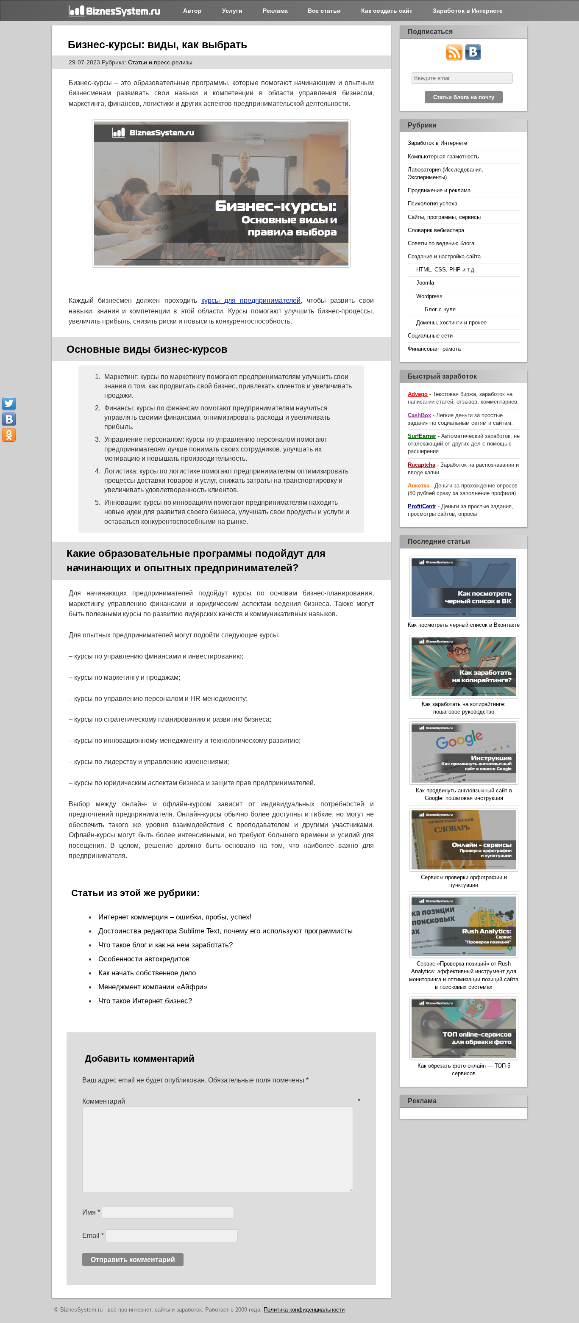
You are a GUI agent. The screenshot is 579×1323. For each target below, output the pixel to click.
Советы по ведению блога (441, 243)
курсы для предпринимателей (251, 300)
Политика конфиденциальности (304, 1309)
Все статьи (324, 10)
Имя (91, 1212)
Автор (192, 10)
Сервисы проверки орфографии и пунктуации (464, 881)
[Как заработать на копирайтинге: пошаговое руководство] (464, 667)
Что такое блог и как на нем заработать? (165, 945)
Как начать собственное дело (147, 973)
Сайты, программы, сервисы (444, 217)
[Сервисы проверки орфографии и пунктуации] (464, 841)
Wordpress (429, 296)
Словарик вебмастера (436, 230)
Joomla (425, 283)
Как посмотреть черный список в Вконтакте (464, 625)
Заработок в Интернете (468, 10)
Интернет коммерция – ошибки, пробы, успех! (175, 917)
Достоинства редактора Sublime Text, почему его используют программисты (225, 931)
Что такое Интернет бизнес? (145, 1000)
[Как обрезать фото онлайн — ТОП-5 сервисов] (464, 1029)
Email (93, 1235)
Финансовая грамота (434, 349)
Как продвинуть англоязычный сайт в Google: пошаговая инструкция (464, 794)
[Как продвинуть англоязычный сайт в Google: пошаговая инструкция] (464, 754)
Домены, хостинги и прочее (451, 322)
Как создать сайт (386, 10)
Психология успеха (432, 203)
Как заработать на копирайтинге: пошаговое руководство (464, 708)
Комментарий (221, 1101)
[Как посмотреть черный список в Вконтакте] (464, 588)
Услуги (232, 10)
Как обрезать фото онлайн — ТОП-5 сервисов (464, 1070)
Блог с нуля (440, 309)
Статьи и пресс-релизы (160, 62)
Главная (115, 10)
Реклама (275, 10)
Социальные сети (430, 335)
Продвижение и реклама (439, 190)
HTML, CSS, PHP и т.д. (446, 269)
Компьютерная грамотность (443, 156)
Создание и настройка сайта (444, 256)
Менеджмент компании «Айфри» (152, 987)
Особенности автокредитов (143, 959)
